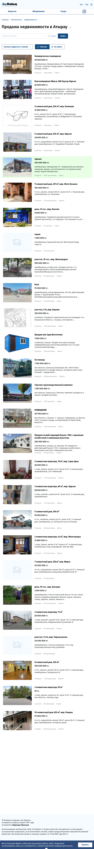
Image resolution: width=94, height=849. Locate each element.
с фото (53, 36)
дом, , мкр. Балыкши (54, 106)
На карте (58, 47)
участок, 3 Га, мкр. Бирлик (47, 309)
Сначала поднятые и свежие (16, 47)
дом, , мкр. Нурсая (53, 134)
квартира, (48, 612)
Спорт (63, 11)
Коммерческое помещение (48, 56)
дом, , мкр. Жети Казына (56, 184)
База (37, 284)
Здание (38, 159)
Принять (85, 845)
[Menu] (91, 4)
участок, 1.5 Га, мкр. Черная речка (51, 637)
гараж (37, 234)
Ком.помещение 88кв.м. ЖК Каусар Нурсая (55, 81)
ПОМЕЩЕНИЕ (41, 410)
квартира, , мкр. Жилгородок (58, 536)
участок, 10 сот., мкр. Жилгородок (51, 259)
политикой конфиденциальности (58, 846)
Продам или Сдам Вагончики (49, 334)
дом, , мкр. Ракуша (54, 712)
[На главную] (9, 4)
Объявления (38, 11)
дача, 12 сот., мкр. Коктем (47, 209)
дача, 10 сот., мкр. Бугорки (47, 587)
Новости (12, 11)
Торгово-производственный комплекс (54, 385)
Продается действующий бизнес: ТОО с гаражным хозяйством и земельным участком (59, 436)
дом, (47, 511)
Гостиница (40, 360)
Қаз (81, 4)
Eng (86, 4)
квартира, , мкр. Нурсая (55, 486)
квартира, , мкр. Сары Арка (57, 461)
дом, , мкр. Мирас (52, 561)
